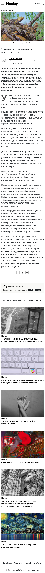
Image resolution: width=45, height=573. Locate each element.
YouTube (38, 563)
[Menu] (3, 3)
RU (36, 3)
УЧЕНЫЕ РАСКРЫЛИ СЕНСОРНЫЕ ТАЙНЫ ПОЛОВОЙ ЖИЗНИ (18, 422)
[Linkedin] (22, 272)
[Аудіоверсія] (22, 320)
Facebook (7, 563)
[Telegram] (27, 272)
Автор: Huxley (15, 58)
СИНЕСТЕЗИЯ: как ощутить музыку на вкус (20, 462)
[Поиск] (42, 3)
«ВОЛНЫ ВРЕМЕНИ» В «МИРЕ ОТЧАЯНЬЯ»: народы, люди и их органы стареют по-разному (22, 340)
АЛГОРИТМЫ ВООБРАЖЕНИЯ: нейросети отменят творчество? (18, 546)
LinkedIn (28, 563)
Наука (11, 10)
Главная (4, 10)
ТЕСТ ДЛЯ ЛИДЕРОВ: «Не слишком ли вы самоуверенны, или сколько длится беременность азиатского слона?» (18, 503)
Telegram (18, 563)
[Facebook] (18, 272)
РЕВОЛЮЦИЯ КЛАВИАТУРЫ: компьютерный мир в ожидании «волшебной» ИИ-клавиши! (22, 381)
